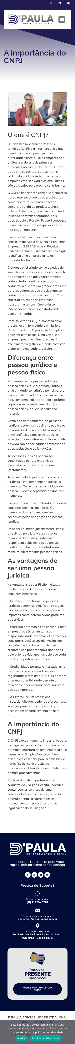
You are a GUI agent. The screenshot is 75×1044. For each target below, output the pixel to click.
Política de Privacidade (46, 1038)
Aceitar (21, 1038)
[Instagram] (34, 875)
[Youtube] (47, 875)
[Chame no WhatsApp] (37, 893)
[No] (69, 1031)
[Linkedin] (41, 875)
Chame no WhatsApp (37, 899)
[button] (61, 19)
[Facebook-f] (28, 875)
